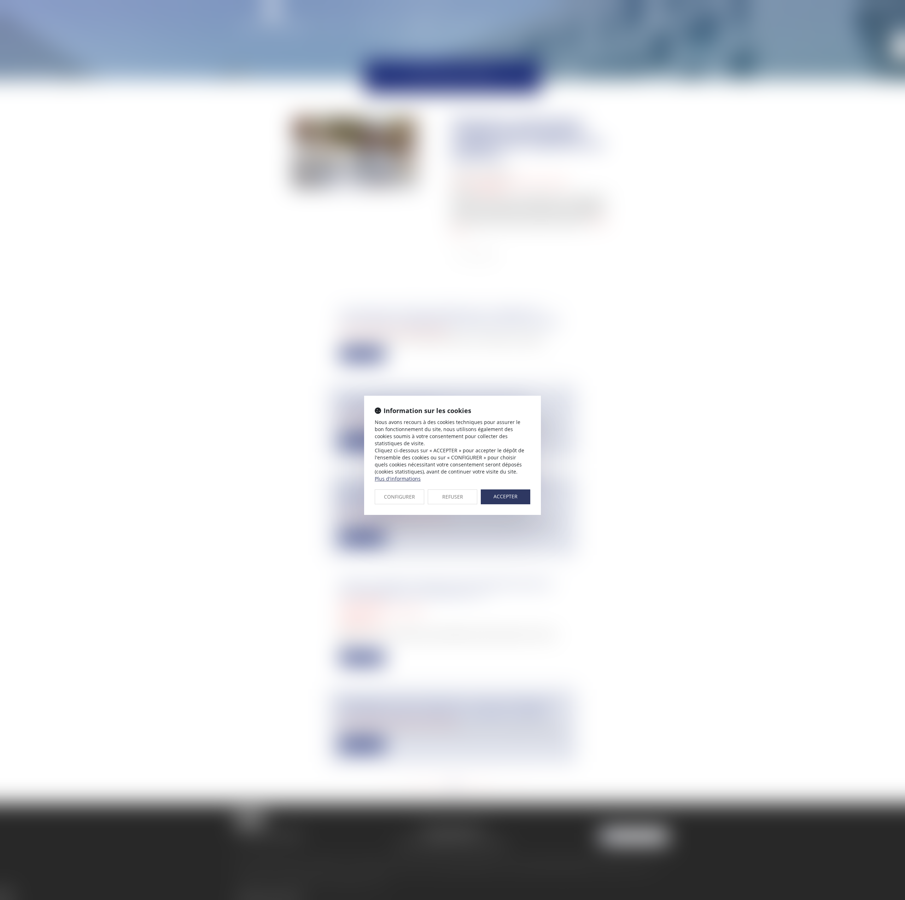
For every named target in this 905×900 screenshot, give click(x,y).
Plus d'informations (398, 478)
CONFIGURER (399, 496)
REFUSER (452, 496)
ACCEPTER (506, 496)
